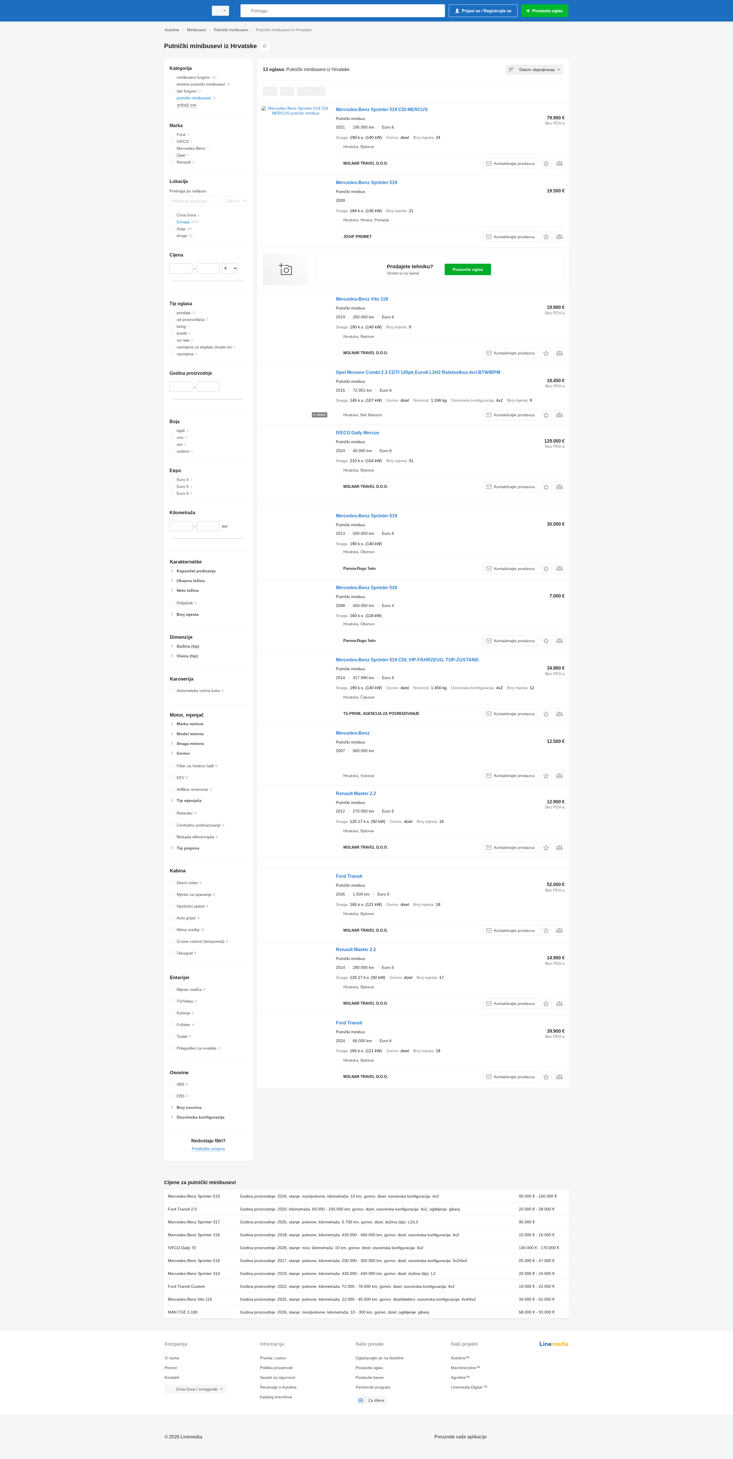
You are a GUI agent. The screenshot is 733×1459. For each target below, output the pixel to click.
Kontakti (172, 1377)
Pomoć (171, 1367)
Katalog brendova (276, 1397)
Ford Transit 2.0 (182, 1209)
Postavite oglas (468, 269)
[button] (546, 163)
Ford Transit (349, 876)
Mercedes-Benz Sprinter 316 (194, 1235)
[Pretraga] (246, 10)
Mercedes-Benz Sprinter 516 (366, 587)
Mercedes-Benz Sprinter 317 (194, 1222)
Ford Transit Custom (186, 1286)
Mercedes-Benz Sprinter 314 (194, 1273)
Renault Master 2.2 (356, 793)
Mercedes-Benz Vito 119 (362, 299)
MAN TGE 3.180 (183, 1312)
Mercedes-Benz (353, 733)
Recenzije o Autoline (278, 1387)
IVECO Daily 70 (182, 1247)
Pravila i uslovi (273, 1358)
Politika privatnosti (276, 1367)
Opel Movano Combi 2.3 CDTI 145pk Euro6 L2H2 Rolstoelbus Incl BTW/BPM (418, 372)
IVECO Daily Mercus (357, 432)
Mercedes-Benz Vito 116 (190, 1299)
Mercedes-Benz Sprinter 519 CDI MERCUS (382, 109)
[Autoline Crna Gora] (185, 10)
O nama (172, 1358)
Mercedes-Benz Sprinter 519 (366, 182)
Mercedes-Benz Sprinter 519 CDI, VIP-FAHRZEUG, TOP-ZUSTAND (407, 659)
